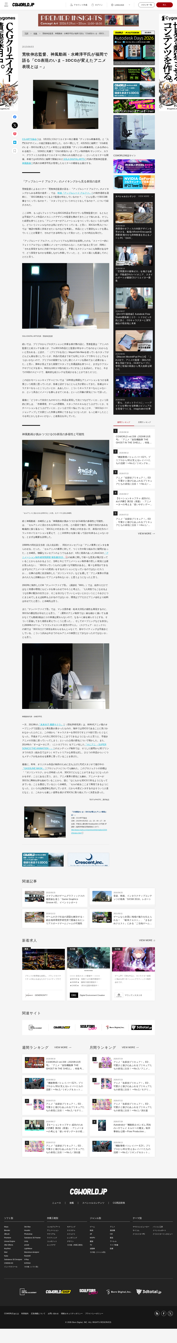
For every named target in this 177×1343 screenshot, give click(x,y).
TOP (26, 33)
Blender (7, 1230)
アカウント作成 (80, 5)
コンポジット (52, 1241)
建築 (91, 1241)
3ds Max (27, 1227)
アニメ (112, 1227)
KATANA (27, 1263)
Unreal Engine (9, 1241)
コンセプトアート (53, 1227)
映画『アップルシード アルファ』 (74, 193)
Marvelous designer (31, 1252)
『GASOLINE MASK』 (33, 768)
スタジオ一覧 (146, 5)
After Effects (8, 1245)
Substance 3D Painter (32, 1238)
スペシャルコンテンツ (93, 1203)
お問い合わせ (53, 1313)
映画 (91, 1230)
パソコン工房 (158, 1227)
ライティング (52, 1238)
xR (91, 1234)
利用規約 (24, 1313)
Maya (6, 1227)
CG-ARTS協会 (29, 139)
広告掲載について (38, 1313)
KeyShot (7, 1249)
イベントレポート (159, 1230)
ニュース (56, 1203)
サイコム (136, 1230)
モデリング (71, 1227)
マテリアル (51, 1234)
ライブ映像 (114, 1245)
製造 (111, 1238)
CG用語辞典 (119, 1203)
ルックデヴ (51, 1245)
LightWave (28, 1249)
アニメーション (53, 1230)
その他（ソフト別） (31, 1267)
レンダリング (72, 1238)
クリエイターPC (139, 1234)
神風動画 (26, 163)
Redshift (27, 1256)
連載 (71, 1203)
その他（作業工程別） (75, 1245)
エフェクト (71, 1234)
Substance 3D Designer (13, 1259)
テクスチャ (71, 1230)
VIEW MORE (143, 196)
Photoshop (28, 1234)
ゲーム (92, 1227)
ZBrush (7, 1234)
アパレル (113, 1241)
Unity (26, 1241)
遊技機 (112, 1230)
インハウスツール (10, 1267)
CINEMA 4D (8, 1263)
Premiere (7, 1238)
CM (111, 1234)
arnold (26, 1245)
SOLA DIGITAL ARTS (74, 159)
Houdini (27, 1230)
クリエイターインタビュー (163, 1234)
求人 (164, 5)
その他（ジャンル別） (98, 1252)
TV (91, 1245)
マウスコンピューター (141, 1227)
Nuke (6, 1256)
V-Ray (26, 1259)
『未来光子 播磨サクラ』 (50, 724)
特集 (35, 33)
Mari (5, 1252)
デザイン (70, 1241)
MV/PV (92, 1238)
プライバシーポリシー (94, 1313)
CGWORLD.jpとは (11, 1313)
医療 (111, 1249)
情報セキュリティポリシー (72, 1313)
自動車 (92, 1249)
